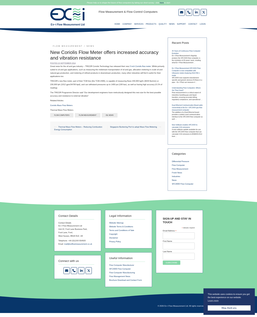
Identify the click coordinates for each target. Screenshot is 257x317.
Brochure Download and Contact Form (125, 280)
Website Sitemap (116, 223)
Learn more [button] (213, 300)
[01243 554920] (189, 12)
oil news (110, 115)
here (162, 3)
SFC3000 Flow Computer (182, 184)
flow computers (61, 115)
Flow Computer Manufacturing (122, 273)
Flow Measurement (68, 46)
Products (151, 24)
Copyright (113, 234)
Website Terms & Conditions (121, 226)
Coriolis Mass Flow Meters (61, 105)
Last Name (167, 251)
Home (117, 24)
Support (181, 24)
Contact (192, 24)
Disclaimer (113, 238)
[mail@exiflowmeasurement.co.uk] (181, 12)
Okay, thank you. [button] (229, 308)
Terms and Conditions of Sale (121, 230)
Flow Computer (178, 165)
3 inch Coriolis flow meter (140, 66)
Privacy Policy (115, 241)
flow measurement (87, 115)
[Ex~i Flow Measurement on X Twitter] (89, 270)
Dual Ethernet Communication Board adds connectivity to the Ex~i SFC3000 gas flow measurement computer (187, 107)
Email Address (169, 230)
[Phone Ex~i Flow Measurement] (74, 270)
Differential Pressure (180, 161)
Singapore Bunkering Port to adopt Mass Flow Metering (133, 127)
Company (127, 24)
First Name (167, 241)
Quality (163, 24)
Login (203, 24)
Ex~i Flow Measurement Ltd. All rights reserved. (184, 306)
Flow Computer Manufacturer (121, 265)
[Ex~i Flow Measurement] (67, 17)
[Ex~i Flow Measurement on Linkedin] (81, 270)
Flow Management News (119, 276)
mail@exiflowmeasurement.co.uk (78, 244)
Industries (176, 176)
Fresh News (177, 173)
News (172, 24)
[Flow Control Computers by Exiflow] (196, 12)
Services (138, 24)
